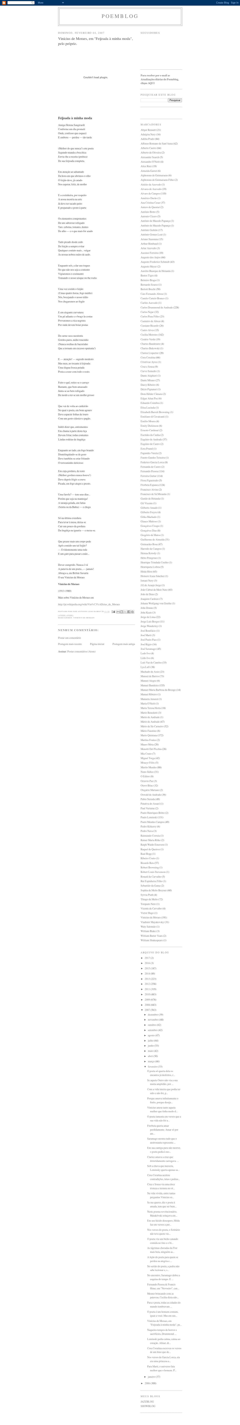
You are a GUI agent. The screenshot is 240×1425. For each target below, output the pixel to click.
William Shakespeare (152, 940)
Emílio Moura (148, 421)
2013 (148, 979)
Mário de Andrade (150, 721)
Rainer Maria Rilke (150, 840)
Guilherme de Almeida (152, 539)
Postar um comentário (69, 638)
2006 (148, 1383)
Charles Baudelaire (150, 343)
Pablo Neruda (148, 799)
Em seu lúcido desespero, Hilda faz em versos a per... (163, 1222)
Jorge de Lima (148, 617)
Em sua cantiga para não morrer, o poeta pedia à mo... (164, 1149)
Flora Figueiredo (149, 480)
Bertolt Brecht (148, 289)
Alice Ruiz (146, 166)
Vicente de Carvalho (151, 908)
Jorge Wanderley (149, 626)
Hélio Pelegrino (149, 558)
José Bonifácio (148, 630)
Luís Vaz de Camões (151, 662)
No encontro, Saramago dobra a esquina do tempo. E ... (163, 1277)
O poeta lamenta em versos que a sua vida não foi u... (164, 1118)
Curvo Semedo (148, 371)
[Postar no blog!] (122, 612)
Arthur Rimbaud (149, 243)
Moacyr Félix (148, 762)
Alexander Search (150, 157)
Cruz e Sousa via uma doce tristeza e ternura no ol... (161, 1186)
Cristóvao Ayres (149, 362)
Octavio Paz (147, 781)
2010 (148, 994)
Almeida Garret (149, 171)
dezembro (153, 1014)
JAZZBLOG (147, 1401)
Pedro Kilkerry (148, 826)
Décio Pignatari (149, 389)
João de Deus (147, 594)
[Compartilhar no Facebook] (129, 612)
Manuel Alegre (148, 680)
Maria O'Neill (148, 703)
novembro (153, 1019)
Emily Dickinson (149, 425)
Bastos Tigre (147, 275)
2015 (148, 968)
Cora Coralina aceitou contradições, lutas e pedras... (163, 1177)
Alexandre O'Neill (150, 161)
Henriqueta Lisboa (150, 567)
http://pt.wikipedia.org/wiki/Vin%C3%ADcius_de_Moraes (89, 604)
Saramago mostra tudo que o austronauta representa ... (162, 1140)
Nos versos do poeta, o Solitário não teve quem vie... (163, 1231)
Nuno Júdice (147, 772)
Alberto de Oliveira (151, 152)
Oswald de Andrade (151, 794)
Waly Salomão (148, 926)
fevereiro (153, 1066)
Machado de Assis (150, 671)
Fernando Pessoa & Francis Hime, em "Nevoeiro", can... (163, 1286)
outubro (152, 1025)
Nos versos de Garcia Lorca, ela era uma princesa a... (163, 1359)
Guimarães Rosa (149, 544)
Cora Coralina (148, 357)
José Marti (146, 635)
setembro (153, 1030)
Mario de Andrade (150, 717)
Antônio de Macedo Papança (155, 225)
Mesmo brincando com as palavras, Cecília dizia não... (163, 1295)
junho (151, 1045)
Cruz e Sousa (147, 366)
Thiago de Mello (149, 899)
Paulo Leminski (149, 817)
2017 (148, 958)
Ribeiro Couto (148, 858)
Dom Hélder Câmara (151, 394)
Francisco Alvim (149, 489)
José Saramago (148, 649)
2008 (148, 1005)
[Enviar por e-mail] (118, 612)
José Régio (146, 644)
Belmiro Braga (148, 280)
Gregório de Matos (150, 535)
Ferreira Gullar (148, 476)
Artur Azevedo (148, 248)
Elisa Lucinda (148, 407)
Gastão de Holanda (150, 498)
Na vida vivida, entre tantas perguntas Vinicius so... (161, 1195)
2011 (148, 989)
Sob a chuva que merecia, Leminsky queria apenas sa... (163, 1168)
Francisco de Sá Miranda (153, 494)
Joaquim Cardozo (150, 599)
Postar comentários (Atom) (81, 651)
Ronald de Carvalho (151, 876)
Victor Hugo (147, 913)
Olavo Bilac (147, 785)
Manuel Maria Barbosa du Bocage (158, 690)
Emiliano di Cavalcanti (153, 416)
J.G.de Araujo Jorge (151, 585)
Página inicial (97, 644)
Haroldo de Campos (151, 548)
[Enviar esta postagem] (113, 611)
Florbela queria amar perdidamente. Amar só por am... (162, 1129)
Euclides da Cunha (150, 435)
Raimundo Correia (150, 835)
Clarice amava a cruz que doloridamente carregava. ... (163, 1159)
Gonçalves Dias (149, 530)
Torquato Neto (148, 904)
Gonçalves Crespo (150, 526)
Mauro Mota (147, 744)
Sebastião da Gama (150, 885)
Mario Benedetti (149, 712)
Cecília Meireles (149, 334)
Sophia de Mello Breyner (154, 890)
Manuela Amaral (149, 699)
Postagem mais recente (70, 644)
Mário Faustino (149, 731)
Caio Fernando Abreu (152, 294)
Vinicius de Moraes (83, 617)
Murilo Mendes (149, 767)
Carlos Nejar (147, 312)
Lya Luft (145, 667)
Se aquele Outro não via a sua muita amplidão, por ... (162, 1082)
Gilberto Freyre (149, 512)
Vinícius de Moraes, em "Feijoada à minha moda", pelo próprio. (95, 41)
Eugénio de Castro (150, 444)
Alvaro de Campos (150, 193)
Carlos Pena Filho (150, 316)
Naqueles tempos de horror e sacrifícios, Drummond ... (162, 1332)
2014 (148, 973)
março (151, 1061)
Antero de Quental (150, 207)
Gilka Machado (149, 517)
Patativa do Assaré (150, 803)
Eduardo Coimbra (150, 403)
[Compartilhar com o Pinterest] (132, 612)
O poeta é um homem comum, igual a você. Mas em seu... (162, 1313)
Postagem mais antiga (123, 644)
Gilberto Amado (149, 507)
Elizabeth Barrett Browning (155, 412)
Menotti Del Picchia (151, 749)
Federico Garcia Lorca (152, 462)
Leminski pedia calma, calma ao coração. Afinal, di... (163, 1341)
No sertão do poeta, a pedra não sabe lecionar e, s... (163, 1268)
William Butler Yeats (152, 935)
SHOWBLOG (148, 1406)
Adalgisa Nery (148, 134)
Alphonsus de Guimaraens (154, 175)
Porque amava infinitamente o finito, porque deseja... (162, 1100)
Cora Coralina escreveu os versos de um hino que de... (164, 1350)
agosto (151, 1035)
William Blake (148, 931)
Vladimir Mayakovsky (152, 922)
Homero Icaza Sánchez (152, 576)
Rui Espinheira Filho (151, 881)
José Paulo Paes (149, 639)
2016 (148, 963)
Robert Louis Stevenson (153, 872)
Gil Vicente (147, 503)
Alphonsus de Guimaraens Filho (157, 180)
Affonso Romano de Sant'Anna (157, 143)
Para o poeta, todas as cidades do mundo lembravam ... (164, 1304)
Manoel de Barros (150, 676)
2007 (148, 1010)
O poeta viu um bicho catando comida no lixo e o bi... (162, 1241)
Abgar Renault (148, 130)
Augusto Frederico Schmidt (155, 262)
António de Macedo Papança (155, 221)
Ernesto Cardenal (150, 430)
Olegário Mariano (150, 790)
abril (150, 1056)
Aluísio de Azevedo (151, 184)
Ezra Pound (147, 448)
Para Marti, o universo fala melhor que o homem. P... (161, 1368)
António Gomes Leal (151, 234)
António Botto (148, 212)
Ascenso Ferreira (149, 253)
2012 (148, 984)
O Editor (145, 776)
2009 (148, 999)
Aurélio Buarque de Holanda (155, 271)
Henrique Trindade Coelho (154, 562)
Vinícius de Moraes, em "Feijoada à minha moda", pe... (164, 1323)
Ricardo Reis (147, 863)
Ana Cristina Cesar (150, 202)
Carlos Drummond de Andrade (157, 307)
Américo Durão (149, 198)
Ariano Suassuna (149, 239)
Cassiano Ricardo (150, 325)
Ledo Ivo (145, 653)
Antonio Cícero (149, 216)
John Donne (147, 608)
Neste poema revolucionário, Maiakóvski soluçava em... (162, 1213)
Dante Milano (148, 380)
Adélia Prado (147, 139)
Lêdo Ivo (145, 658)
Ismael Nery (147, 580)
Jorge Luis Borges (150, 621)
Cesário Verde (148, 339)
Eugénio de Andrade (151, 439)
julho (151, 1040)
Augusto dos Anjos (150, 257)
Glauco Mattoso (149, 521)
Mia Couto (146, 753)
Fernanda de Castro (151, 466)
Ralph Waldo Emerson (152, 844)
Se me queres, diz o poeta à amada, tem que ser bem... (161, 1204)
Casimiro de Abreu (150, 321)
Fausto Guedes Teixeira (153, 457)
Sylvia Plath (147, 894)
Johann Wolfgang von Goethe (156, 603)
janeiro (152, 1376)
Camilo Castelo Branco (153, 298)
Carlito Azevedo (149, 303)
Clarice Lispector (150, 353)
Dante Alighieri (149, 375)
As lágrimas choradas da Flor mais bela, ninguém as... (162, 1250)
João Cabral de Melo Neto (154, 589)
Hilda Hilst (146, 571)
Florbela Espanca (150, 485)
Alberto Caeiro (148, 148)
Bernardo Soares (149, 284)
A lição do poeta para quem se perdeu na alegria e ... (162, 1259)
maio (151, 1051)
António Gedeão (149, 230)
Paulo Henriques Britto (153, 812)
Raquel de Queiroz (150, 849)
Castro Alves (147, 330)
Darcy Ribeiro (148, 384)
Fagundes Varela (149, 453)
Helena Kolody (148, 553)
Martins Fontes (148, 740)
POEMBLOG (120, 16)
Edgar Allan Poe (149, 398)
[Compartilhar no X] (125, 612)
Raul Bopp (146, 853)
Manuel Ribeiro (149, 694)
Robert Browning (150, 867)
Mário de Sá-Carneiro (152, 726)
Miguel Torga (148, 758)
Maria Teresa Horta (151, 708)
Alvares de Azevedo (151, 189)
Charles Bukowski (150, 348)
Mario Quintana (149, 735)
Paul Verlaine (148, 808)
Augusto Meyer (149, 266)
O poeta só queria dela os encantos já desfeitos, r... (161, 1073)
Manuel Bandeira (149, 685)
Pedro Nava (147, 831)
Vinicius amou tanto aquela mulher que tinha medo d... (162, 1109)
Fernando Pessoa (149, 471)
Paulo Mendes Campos (152, 822)
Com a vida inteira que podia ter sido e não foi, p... (163, 1091)
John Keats (146, 612)
